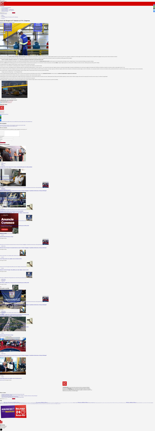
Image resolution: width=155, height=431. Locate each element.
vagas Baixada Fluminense (24, 403)
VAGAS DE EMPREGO (5, 8)
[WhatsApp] (77, 116)
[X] (77, 118)
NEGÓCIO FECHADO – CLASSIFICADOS (8, 9)
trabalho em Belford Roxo (16, 403)
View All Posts (6, 114)
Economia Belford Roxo (15, 121)
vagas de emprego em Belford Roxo (34, 403)
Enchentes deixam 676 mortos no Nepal (6, 177)
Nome (1, 137)
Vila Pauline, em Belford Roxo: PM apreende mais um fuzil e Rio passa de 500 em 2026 (13, 221)
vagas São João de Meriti (53, 403)
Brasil (2, 164)
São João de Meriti (12, 403)
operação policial (100, 402)
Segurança (3, 224)
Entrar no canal (9, 101)
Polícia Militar (121, 402)
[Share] (77, 120)
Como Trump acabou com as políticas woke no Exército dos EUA (10, 199)
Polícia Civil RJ (115, 402)
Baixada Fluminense (5, 121)
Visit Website (2, 114)
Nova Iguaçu (96, 402)
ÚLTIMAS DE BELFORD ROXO (6, 7)
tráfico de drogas (20, 403)
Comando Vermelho (33, 402)
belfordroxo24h (2, 22)
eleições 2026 (56, 402)
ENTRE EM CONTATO (5, 11)
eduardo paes (49, 402)
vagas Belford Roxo (29, 403)
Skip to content (2, 0)
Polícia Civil (111, 402)
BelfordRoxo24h (22, 402)
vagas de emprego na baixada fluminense (42, 403)
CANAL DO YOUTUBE (3, 13)
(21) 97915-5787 (10, 100)
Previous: (12, 125)
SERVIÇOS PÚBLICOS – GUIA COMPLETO (8, 10)
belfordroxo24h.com (8, 102)
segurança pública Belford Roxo (5, 403)
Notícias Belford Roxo (22, 121)
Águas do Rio (59, 403)
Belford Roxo (10, 121)
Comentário (2, 136)
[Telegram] (77, 119)
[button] (2, 6)
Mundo (3, 178)
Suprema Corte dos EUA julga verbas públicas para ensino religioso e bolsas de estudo (13, 210)
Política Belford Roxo (29, 121)
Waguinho (57, 403)
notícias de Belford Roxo (92, 402)
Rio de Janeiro (4, 223)
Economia (3, 18)
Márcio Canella (75, 402)
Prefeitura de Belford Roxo (139, 402)
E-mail (1, 139)
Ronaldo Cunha (2, 168)
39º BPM (1, 402)
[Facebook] (77, 115)
